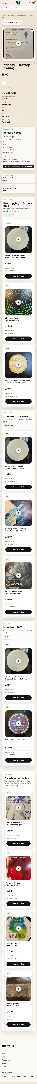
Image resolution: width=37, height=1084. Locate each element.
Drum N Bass (15, 15)
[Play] (6, 166)
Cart (3, 1057)
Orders (4, 1063)
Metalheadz (6, 122)
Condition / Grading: (10, 159)
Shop (8, 15)
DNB (7, 116)
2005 (3, 110)
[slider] (30, 166)
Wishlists (5, 1067)
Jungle (18, 835)
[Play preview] (18, 43)
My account (6, 1060)
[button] (32, 30)
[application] (18, 166)
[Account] (29, 3)
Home (4, 15)
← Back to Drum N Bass (12, 22)
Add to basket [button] (18, 276)
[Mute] (26, 166)
